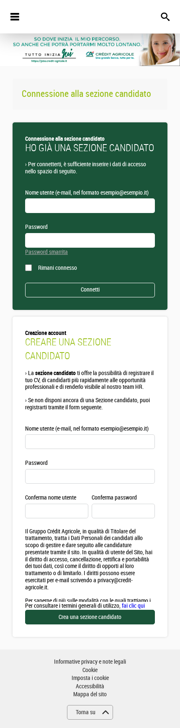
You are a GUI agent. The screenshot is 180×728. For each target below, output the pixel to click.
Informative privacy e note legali (90, 661)
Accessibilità (90, 686)
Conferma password (114, 497)
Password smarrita (46, 252)
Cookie (90, 670)
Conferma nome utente (50, 497)
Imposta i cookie (90, 678)
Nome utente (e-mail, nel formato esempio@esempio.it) (87, 192)
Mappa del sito (90, 694)
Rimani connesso (57, 267)
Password (36, 227)
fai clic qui (133, 605)
